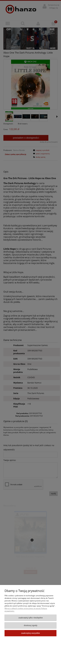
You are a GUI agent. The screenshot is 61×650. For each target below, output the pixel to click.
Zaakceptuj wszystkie (30, 633)
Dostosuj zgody (30, 625)
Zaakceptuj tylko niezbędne (30, 618)
